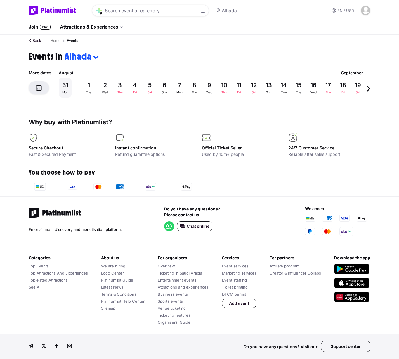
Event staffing (234, 280)
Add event (239, 303)
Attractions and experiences (183, 287)
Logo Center (112, 273)
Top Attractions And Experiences (58, 273)
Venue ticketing (172, 308)
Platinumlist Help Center (123, 301)
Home (55, 40)
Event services (235, 266)
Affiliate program (284, 266)
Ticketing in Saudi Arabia (180, 273)
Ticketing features (174, 315)
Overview (166, 266)
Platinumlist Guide (117, 280)
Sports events (170, 301)
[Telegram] (31, 346)
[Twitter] (43, 346)
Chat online (198, 226)
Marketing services (239, 273)
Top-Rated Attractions (48, 280)
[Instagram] (69, 346)
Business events (173, 294)
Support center (346, 346)
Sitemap (108, 308)
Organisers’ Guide (174, 322)
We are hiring (113, 266)
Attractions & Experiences (89, 27)
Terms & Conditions (118, 294)
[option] (213, 88)
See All (35, 287)
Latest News (112, 287)
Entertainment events (177, 280)
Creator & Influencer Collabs (295, 273)
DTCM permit (234, 294)
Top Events (39, 266)
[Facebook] (56, 346)
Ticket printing (235, 287)
